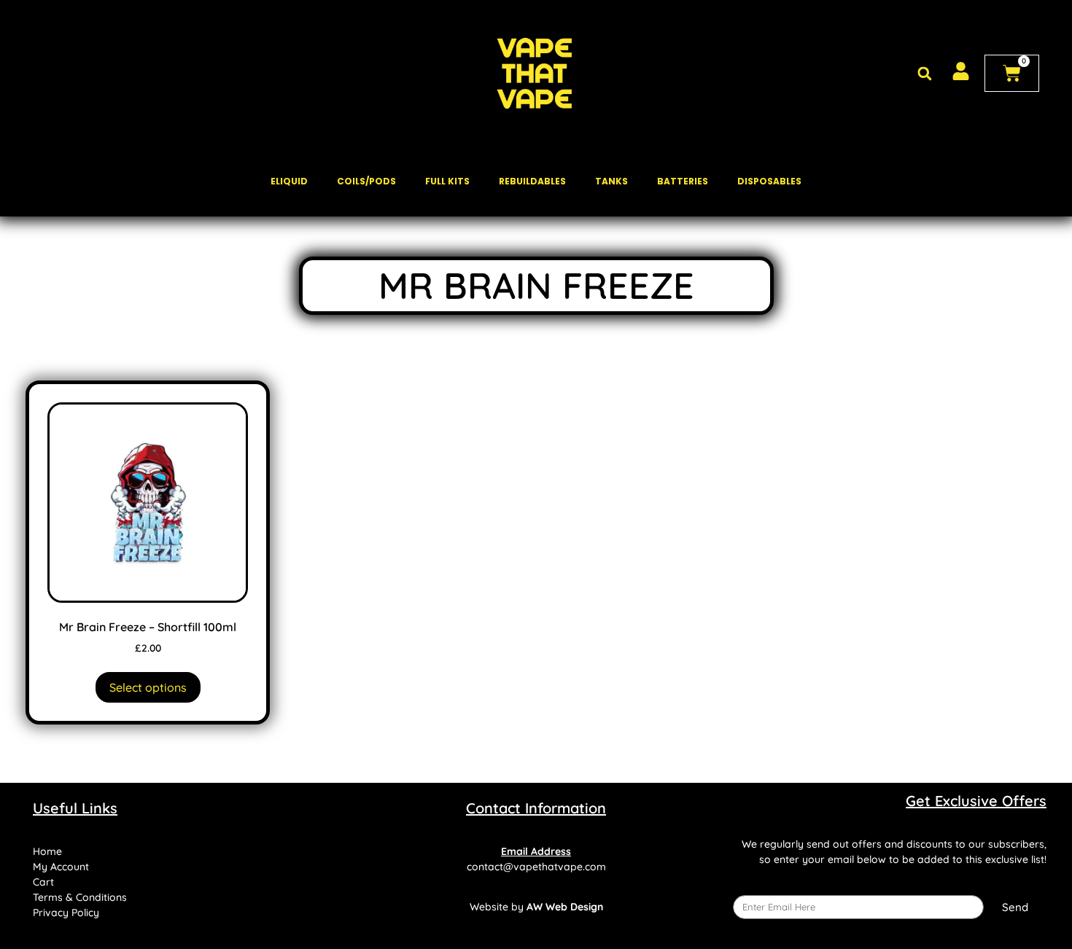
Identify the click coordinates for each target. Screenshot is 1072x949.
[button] (924, 73)
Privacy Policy (66, 912)
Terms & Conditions (80, 897)
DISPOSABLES (769, 181)
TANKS (611, 181)
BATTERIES (682, 181)
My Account (61, 866)
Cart (43, 882)
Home (47, 851)
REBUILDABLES (532, 181)
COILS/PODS (366, 181)
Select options (148, 687)
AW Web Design (565, 906)
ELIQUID (289, 181)
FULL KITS (447, 181)
